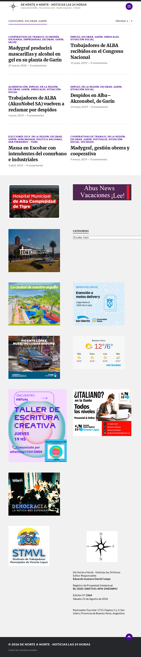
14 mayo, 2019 (79, 106)
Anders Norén (28, 650)
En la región (49, 86)
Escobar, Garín (52, 39)
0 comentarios (38, 65)
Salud (12, 42)
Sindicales (111, 36)
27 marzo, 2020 (17, 65)
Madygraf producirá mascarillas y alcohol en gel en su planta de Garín (35, 54)
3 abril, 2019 (15, 165)
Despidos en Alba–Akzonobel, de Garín (92, 98)
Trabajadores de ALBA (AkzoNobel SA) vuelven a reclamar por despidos (36, 104)
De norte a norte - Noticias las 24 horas (55, 644)
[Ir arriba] (129, 637)
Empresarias (32, 39)
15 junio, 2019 (78, 62)
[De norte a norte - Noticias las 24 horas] (70, 6)
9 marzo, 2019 (78, 159)
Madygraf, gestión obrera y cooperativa (99, 151)
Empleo (75, 36)
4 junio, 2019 (16, 115)
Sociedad (87, 142)
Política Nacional (49, 139)
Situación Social (82, 39)
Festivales (100, 139)
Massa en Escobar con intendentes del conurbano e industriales (37, 154)
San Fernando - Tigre (23, 142)
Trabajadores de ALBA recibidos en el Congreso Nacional (96, 51)
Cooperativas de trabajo (26, 36)
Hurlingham (26, 139)
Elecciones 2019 (19, 136)
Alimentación (18, 86)
